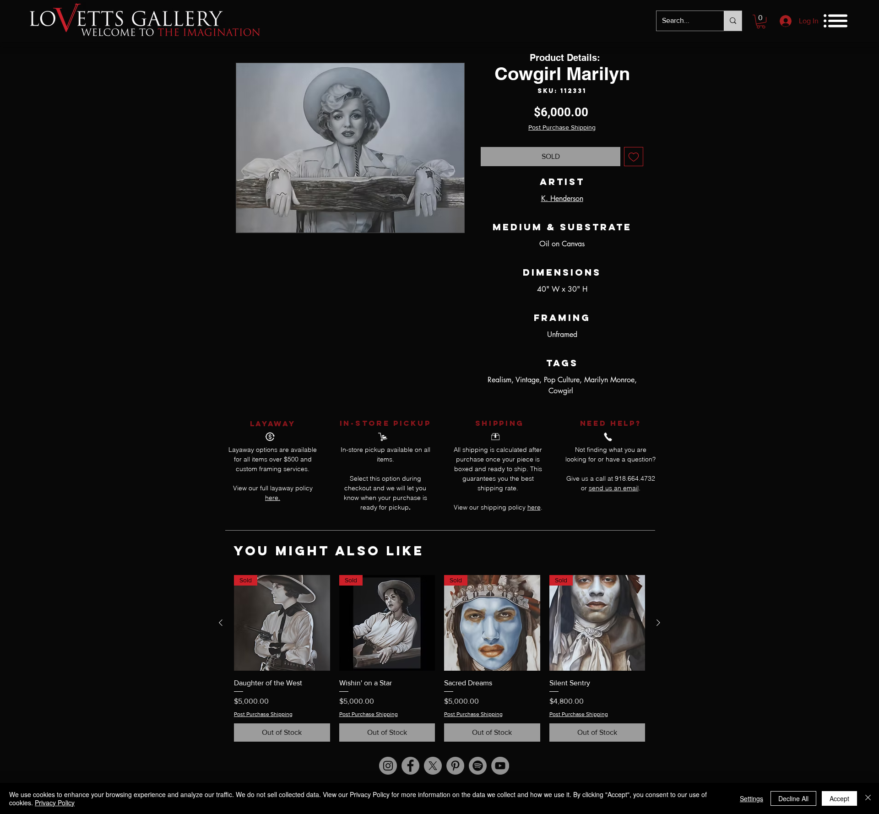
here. (272, 498)
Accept (839, 798)
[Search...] (733, 21)
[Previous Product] (220, 622)
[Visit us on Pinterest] (455, 766)
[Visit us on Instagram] (388, 766)
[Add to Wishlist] (633, 156)
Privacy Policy (55, 802)
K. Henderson (562, 198)
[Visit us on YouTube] (500, 766)
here (534, 507)
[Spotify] (478, 766)
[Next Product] (658, 622)
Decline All (793, 798)
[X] (433, 766)
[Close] (868, 798)
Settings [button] (751, 798)
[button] (761, 21)
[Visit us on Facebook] (410, 766)
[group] (439, 659)
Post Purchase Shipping (562, 127)
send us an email (614, 488)
